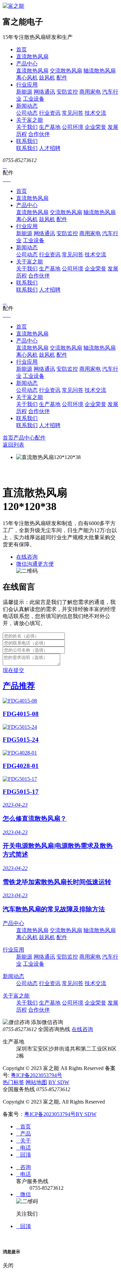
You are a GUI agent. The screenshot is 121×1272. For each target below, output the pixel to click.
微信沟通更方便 (35, 564)
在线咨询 (27, 557)
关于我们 (27, 127)
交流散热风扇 (66, 70)
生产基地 (50, 127)
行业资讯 (50, 113)
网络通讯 (44, 92)
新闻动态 (27, 106)
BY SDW (58, 1082)
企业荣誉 (95, 127)
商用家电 (90, 92)
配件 (61, 78)
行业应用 (27, 85)
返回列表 (13, 445)
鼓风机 (47, 78)
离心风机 (27, 78)
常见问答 (72, 113)
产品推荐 (19, 685)
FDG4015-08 (21, 713)
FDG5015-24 (21, 739)
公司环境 (72, 127)
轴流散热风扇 (99, 70)
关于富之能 (29, 120)
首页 (21, 49)
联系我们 (27, 141)
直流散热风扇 (32, 56)
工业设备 (33, 99)
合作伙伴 (39, 134)
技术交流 (95, 113)
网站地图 (36, 1082)
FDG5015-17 (21, 791)
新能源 (24, 92)
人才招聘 (50, 148)
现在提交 (13, 670)
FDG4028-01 (21, 765)
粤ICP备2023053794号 (36, 1075)
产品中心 (27, 63)
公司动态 (27, 113)
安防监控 (67, 92)
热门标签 (13, 1082)
